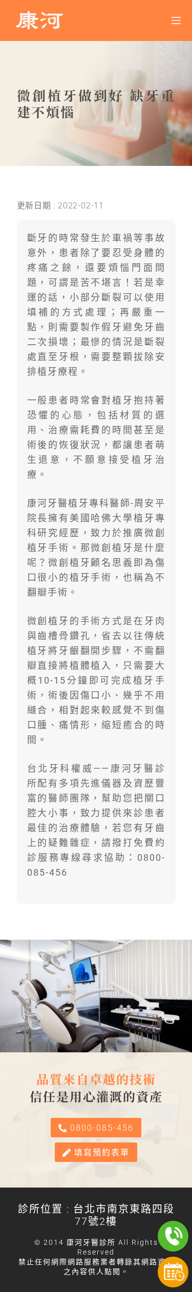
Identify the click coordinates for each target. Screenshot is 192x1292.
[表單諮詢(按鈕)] (173, 1272)
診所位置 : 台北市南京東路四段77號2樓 (96, 1215)
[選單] (176, 20)
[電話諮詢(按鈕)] (173, 1236)
